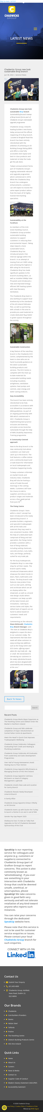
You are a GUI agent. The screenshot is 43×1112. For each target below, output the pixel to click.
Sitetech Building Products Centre (21, 1040)
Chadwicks (12, 1011)
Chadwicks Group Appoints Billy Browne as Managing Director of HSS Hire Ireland (20, 770)
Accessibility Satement (16, 1087)
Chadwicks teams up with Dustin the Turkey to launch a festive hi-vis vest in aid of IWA (21, 811)
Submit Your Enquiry (17, 982)
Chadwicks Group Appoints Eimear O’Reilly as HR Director (20, 804)
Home (10, 1058)
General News (20, 75)
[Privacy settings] (4, 1107)
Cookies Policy (20, 1106)
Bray (21, 112)
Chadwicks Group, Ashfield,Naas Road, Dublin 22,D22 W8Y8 (19, 993)
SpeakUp (9, 921)
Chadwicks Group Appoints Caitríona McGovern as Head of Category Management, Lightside (18, 778)
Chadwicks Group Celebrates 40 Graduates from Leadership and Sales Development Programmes (20, 755)
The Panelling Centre (16, 1036)
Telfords (11, 1027)
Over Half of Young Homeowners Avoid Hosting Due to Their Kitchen (19, 763)
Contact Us (12, 1075)
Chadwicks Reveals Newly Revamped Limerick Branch (18, 793)
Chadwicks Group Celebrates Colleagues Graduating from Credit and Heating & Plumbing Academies (19, 746)
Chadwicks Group (14, 939)
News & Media (13, 1071)
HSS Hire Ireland (14, 1044)
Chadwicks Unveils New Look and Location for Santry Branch (20, 786)
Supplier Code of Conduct (18, 1079)
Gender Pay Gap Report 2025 (15, 816)
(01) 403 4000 (16, 2)
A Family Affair (9, 798)
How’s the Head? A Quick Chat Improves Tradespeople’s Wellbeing (19, 738)
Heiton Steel (13, 1023)
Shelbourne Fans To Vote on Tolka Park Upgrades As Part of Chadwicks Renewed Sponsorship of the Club (20, 823)
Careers (11, 1066)
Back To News (14, 699)
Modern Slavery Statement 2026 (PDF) (22, 1083)
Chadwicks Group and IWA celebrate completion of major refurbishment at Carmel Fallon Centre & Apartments (18, 730)
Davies (10, 1019)
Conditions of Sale (32, 1106)
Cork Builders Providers (17, 1015)
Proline (11, 1031)
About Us (11, 1062)
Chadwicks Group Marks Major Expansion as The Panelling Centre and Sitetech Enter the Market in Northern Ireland (21, 721)
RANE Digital (35, 1109)
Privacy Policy (10, 1106)
